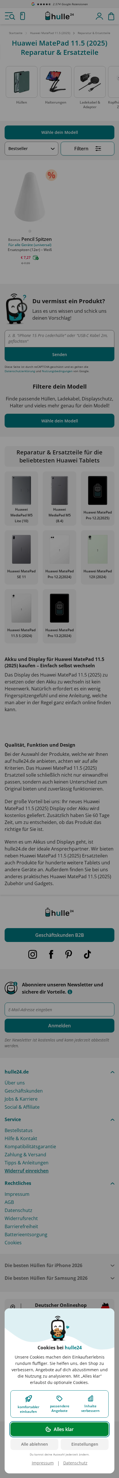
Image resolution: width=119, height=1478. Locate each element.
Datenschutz (75, 1463)
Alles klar (64, 1429)
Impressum (43, 1463)
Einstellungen (84, 1444)
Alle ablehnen (34, 1444)
